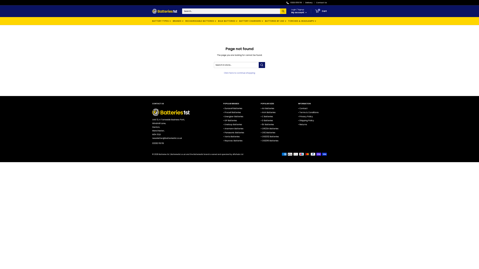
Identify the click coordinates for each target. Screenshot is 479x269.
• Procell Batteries (232, 112)
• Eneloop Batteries (232, 124)
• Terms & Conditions (308, 112)
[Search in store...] (262, 65)
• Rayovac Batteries (232, 140)
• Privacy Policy (305, 116)
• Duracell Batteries (232, 108)
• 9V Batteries (267, 124)
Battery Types (160, 21)
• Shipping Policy (306, 120)
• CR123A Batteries (269, 128)
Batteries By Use (274, 21)
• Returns (302, 124)
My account (298, 12)
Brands (177, 21)
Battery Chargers (250, 21)
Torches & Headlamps (301, 21)
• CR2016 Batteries (269, 140)
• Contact (303, 108)
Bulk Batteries (226, 21)
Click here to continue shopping (239, 72)
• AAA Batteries (268, 112)
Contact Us (321, 2)
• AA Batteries (267, 108)
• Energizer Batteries (233, 116)
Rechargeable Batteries (199, 21)
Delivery (308, 2)
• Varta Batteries (231, 136)
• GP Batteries (230, 120)
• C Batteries (267, 116)
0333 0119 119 (296, 2)
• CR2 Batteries (268, 132)
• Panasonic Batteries (233, 132)
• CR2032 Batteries (270, 136)
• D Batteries (267, 120)
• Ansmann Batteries (233, 128)
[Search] (283, 11)
